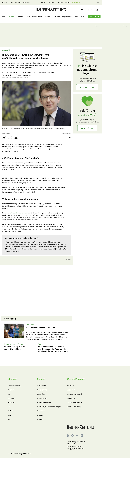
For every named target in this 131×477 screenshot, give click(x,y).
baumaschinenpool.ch (74, 394)
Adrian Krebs (9, 75)
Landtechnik (56, 17)
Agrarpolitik (11, 17)
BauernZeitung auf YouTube (77, 435)
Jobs (9, 415)
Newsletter (26, 2)
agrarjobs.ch (71, 398)
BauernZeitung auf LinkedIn (82, 435)
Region (83, 17)
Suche (93, 10)
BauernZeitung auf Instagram (72, 435)
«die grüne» (76, 2)
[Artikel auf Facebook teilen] (4, 137)
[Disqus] (36, 290)
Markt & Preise (37, 17)
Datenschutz (12, 402)
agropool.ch (71, 390)
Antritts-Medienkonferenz (18, 213)
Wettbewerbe (42, 386)
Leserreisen (41, 394)
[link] (47, 328)
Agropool (51, 2)
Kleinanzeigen (42, 398)
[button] (4, 10)
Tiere (28, 17)
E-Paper (4, 2)
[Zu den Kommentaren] (69, 137)
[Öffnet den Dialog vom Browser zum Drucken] (16, 137)
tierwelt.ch (70, 386)
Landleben (21, 17)
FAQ (9, 419)
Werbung (18, 2)
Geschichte (11, 390)
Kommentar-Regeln (44, 402)
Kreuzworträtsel (42, 390)
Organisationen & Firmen (70, 17)
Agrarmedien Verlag (73, 407)
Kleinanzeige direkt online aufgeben (49, 407)
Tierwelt (43, 2)
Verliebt (67, 2)
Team (11, 2)
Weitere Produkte (76, 379)
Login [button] (97, 2)
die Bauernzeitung (14, 386)
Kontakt (10, 411)
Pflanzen (47, 17)
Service (41, 379)
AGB (9, 407)
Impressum (11, 398)
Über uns (12, 379)
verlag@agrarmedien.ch (75, 449)
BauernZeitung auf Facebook (68, 435)
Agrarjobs (60, 2)
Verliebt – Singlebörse (74, 402)
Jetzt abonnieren (87, 87)
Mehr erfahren (87, 128)
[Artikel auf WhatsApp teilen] (10, 137)
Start (3, 17)
